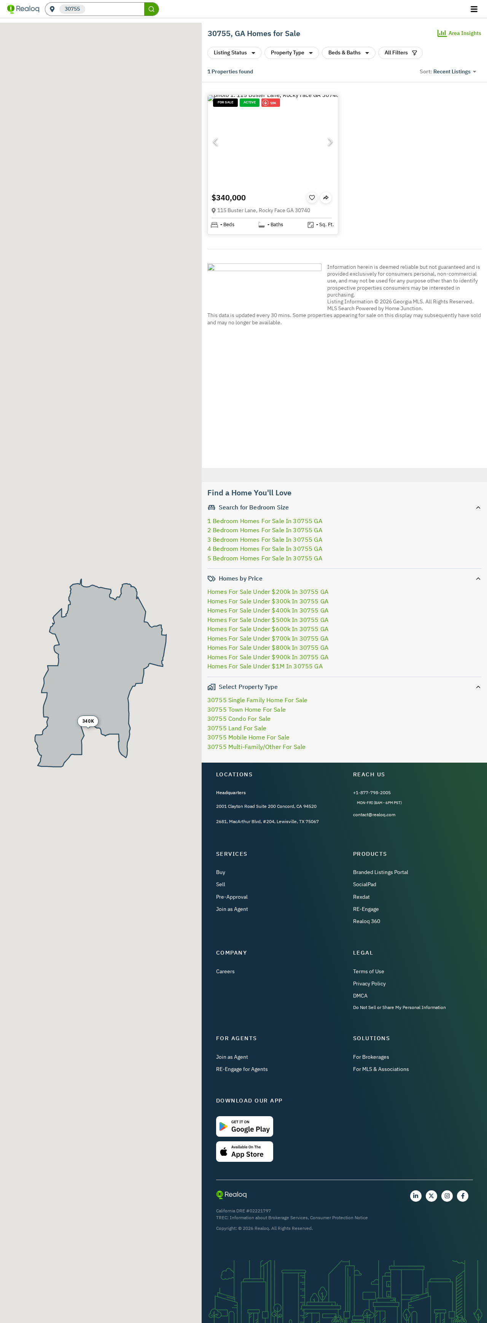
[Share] (325, 197)
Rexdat (361, 896)
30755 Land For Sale (236, 728)
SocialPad (364, 884)
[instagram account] (447, 1196)
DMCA (360, 995)
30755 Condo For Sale (239, 718)
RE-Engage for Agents (242, 1069)
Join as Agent (232, 909)
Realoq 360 (366, 921)
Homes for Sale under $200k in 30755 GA (267, 591)
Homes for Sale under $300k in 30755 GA (267, 601)
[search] (151, 9)
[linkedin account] (416, 1196)
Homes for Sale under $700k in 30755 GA (267, 638)
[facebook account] (462, 1196)
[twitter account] (431, 1196)
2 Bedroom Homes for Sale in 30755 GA (264, 530)
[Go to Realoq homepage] (23, 9)
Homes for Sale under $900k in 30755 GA (267, 657)
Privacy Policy (369, 983)
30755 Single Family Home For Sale (257, 700)
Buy (220, 872)
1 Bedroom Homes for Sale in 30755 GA (264, 521)
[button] (273, 141)
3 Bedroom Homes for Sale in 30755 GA (264, 539)
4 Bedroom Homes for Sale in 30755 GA (264, 548)
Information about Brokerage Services (269, 1217)
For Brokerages (371, 1056)
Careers (225, 971)
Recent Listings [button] (452, 71)
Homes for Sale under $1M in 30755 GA (265, 666)
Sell (220, 884)
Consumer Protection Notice (339, 1217)
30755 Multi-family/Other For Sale (256, 746)
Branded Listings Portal (380, 872)
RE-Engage (366, 909)
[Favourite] (312, 197)
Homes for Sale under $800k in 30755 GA (267, 647)
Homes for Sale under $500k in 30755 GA (267, 619)
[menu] (475, 9)
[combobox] (114, 9)
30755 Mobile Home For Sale (248, 737)
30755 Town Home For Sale (246, 709)
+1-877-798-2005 (372, 792)
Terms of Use (368, 971)
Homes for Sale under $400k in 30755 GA (267, 610)
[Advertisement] (341, 398)
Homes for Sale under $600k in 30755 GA (267, 629)
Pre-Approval (232, 896)
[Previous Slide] (215, 141)
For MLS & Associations (381, 1069)
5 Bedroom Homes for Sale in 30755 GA (264, 558)
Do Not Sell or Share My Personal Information (399, 1007)
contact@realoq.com (374, 814)
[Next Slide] (330, 141)
